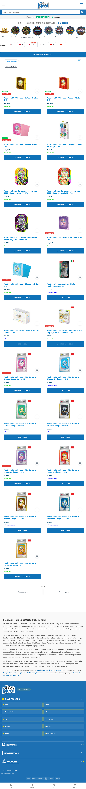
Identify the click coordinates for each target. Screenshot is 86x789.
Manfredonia (9, 712)
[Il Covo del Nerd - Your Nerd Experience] (43, 5)
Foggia (7, 705)
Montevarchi (50, 733)
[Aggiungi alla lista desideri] (37, 91)
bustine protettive (44, 670)
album (58, 670)
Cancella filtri (11, 67)
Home (20, 23)
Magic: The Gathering (12, 673)
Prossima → (64, 592)
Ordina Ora (65, 297)
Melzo (7, 733)
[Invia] (82, 12)
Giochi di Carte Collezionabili (40, 23)
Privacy (3, 770)
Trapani (7, 726)
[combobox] (41, 12)
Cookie (9, 770)
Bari (6, 719)
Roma (48, 705)
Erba (48, 712)
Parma (48, 726)
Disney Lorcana (36, 673)
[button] (3, 4)
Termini (15, 770)
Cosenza (49, 719)
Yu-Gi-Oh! (25, 673)
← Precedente (22, 592)
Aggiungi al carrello (22, 111)
